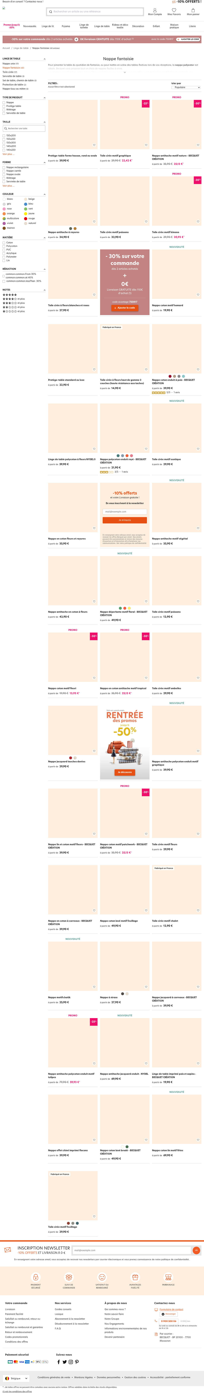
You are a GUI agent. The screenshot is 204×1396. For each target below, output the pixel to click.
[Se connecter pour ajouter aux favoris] (94, 145)
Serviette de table (12, 76)
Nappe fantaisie (11, 68)
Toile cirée (8, 72)
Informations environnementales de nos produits (126, 1330)
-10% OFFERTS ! (188, 1)
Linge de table (102, 26)
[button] (16, 1378)
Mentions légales (83, 1377)
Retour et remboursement (18, 1332)
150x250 (10, 139)
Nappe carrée (13, 171)
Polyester (11, 257)
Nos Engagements (114, 1324)
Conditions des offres (16, 1342)
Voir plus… (8, 154)
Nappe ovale (13, 174)
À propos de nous (116, 1303)
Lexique (59, 1314)
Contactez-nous (164, 1303)
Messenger (170, 1314)
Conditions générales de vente (54, 1377)
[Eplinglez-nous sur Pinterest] (76, 1364)
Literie (192, 26)
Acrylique (11, 253)
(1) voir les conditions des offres (17, 1392)
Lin (8, 260)
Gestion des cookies (135, 1377)
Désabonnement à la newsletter (72, 1324)
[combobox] (95, 11)
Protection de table (13, 85)
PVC (8, 250)
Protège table (13, 106)
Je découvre (125, 772)
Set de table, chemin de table (18, 81)
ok (196, 1250)
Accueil (6, 48)
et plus (21, 299)
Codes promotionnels (16, 1337)
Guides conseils (63, 1309)
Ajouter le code (126, 308)
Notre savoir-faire (114, 1314)
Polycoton (11, 246)
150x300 (11, 143)
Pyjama (66, 26)
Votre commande (16, 1303)
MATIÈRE (8, 238)
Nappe (10, 102)
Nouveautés (29, 26)
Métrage (11, 110)
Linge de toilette (84, 26)
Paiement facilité (14, 1314)
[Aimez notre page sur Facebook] (58, 1364)
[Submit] (50, 12)
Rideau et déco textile (120, 26)
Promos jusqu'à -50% (12, 26)
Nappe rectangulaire (17, 167)
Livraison (10, 1309)
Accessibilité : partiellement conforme (170, 1377)
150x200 (11, 136)
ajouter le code (190, 39)
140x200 (11, 146)
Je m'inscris (125, 520)
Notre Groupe (112, 1319)
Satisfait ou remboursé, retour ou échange (22, 1321)
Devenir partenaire (114, 1337)
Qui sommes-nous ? (115, 1309)
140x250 (11, 150)
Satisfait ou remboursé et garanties (24, 1327)
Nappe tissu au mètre (14, 89)
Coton (9, 243)
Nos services (63, 1303)
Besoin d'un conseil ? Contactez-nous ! (23, 2)
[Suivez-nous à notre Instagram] (70, 1364)
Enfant (156, 26)
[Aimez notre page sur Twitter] (64, 1364)
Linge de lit (48, 26)
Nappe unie (9, 64)
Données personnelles (108, 1377)
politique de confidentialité (135, 543)
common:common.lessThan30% (23, 281)
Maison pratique (174, 26)
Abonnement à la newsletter (70, 1319)
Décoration (138, 26)
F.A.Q (58, 1329)
